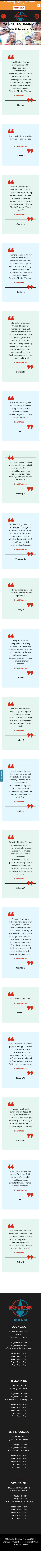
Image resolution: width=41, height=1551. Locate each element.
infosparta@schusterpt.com (19, 1501)
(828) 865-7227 (20, 1342)
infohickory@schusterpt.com (19, 1399)
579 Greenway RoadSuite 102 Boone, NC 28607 (18, 1334)
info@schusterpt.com (18, 1450)
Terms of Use (31, 1542)
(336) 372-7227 (20, 1495)
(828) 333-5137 (20, 1396)
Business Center (21, 1545)
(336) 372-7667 (20, 1498)
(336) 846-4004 (20, 1447)
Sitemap (6, 1542)
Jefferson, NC (19, 1431)
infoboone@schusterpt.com (19, 1348)
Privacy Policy (17, 1542)
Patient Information (18, 29)
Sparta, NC (18, 1483)
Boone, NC (19, 1326)
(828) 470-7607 (20, 1393)
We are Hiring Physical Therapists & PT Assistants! (19, 3)
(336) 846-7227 (20, 1444)
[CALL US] (3, 16)
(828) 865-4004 (20, 1345)
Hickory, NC (19, 1380)
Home (4, 29)
